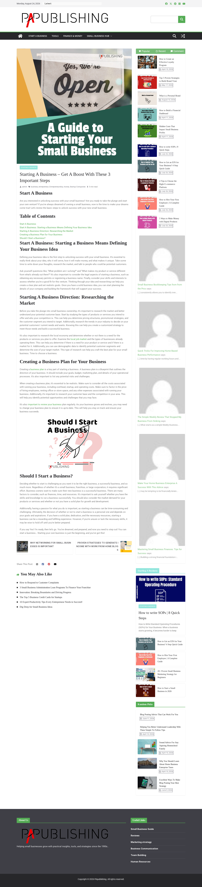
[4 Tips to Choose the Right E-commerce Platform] (147, 184)
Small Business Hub (98, 36)
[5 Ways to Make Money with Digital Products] (147, 222)
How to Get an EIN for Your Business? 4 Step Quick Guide (169, 165)
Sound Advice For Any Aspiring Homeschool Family (168, 745)
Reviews (135, 835)
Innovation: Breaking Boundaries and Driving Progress (45, 592)
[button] (110, 36)
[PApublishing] (20, 36)
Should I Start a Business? (32, 238)
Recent (162, 51)
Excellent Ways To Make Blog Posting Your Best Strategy (169, 783)
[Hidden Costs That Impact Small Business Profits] (147, 130)
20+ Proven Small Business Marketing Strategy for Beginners (168, 674)
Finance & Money (72, 36)
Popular (146, 51)
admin (24, 187)
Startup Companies (77, 187)
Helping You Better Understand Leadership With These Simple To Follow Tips (160, 728)
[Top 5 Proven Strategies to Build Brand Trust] (147, 81)
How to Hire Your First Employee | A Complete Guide (169, 203)
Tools (55, 36)
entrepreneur (44, 187)
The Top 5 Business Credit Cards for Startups (41, 597)
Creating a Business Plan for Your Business (41, 234)
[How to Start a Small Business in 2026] (145, 690)
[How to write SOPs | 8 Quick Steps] (147, 150)
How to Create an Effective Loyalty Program (166, 62)
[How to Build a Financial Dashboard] (147, 114)
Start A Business (38, 36)
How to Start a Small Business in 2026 (166, 689)
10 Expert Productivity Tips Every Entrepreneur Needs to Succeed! (51, 602)
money (66, 187)
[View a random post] (183, 36)
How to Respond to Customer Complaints (39, 582)
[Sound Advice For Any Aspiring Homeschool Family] (147, 747)
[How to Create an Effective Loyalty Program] (147, 62)
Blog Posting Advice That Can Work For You (159, 714)
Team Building (138, 855)
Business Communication (144, 848)
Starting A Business (28, 167)
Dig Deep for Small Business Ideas (36, 607)
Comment (178, 51)
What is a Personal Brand (169, 96)
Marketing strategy (141, 842)
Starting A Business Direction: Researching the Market (46, 231)
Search (181, 19)
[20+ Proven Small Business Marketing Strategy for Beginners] (145, 675)
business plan (37, 369)
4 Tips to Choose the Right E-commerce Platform (168, 184)
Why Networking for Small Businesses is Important (50, 544)
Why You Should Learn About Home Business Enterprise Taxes (169, 764)
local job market (79, 339)
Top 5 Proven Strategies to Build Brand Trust (169, 79)
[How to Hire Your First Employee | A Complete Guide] (147, 203)
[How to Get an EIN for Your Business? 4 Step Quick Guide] (147, 165)
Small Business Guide (142, 829)
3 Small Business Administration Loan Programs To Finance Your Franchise (55, 587)
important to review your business (45, 404)
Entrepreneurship (56, 187)
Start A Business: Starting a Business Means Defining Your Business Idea (56, 227)
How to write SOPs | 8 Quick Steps (168, 148)
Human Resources (140, 861)
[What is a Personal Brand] (147, 98)
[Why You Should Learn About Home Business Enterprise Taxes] (147, 766)
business (34, 187)
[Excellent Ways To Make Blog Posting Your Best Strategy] (147, 785)
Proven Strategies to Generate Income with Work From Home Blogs (97, 546)
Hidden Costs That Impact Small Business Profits (168, 129)
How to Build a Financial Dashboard (169, 112)
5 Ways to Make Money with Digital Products (169, 220)
